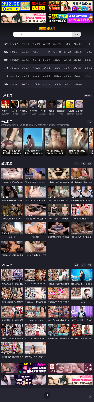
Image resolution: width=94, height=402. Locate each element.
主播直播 (78, 52)
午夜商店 (25, 84)
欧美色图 (36, 68)
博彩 (6, 44)
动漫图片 (46, 68)
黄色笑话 (78, 76)
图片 (6, 68)
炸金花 (67, 44)
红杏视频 (57, 84)
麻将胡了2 (57, 44)
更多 (89, 164)
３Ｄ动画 (46, 52)
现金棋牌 (78, 44)
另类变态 (88, 60)
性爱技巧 (88, 76)
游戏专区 (46, 44)
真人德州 (25, 44)
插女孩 (15, 84)
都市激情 (15, 76)
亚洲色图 (25, 68)
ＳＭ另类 (88, 52)
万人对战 (36, 44)
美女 (76, 164)
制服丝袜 (57, 60)
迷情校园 (57, 76)
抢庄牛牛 (88, 44)
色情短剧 (78, 84)
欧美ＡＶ (36, 52)
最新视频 (6, 163)
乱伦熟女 (78, 60)
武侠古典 (46, 76)
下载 (89, 122)
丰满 (76, 265)
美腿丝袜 (57, 68)
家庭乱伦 (25, 76)
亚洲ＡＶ (15, 52)
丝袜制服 (67, 52)
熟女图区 (78, 68)
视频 (6, 52)
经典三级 (67, 60)
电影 (6, 60)
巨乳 (83, 164)
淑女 (83, 265)
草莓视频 (36, 84)
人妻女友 (36, 76)
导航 (6, 84)
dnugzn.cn (47, 28)
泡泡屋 (67, 84)
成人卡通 (36, 60)
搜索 (77, 34)
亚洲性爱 (15, 60)
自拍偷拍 (25, 52)
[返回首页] (90, 397)
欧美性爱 (46, 60)
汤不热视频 (46, 84)
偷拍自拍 (25, 60)
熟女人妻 (57, 52)
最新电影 (6, 265)
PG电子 (15, 44)
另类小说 (67, 76)
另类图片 (88, 68)
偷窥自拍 (15, 68)
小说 (6, 76)
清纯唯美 (67, 68)
